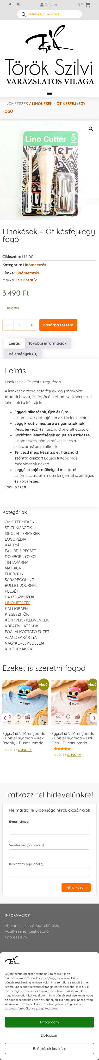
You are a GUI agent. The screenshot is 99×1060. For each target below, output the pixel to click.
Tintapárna (16, 562)
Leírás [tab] (14, 343)
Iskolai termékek (22, 533)
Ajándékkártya (21, 637)
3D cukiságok (18, 527)
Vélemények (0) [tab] (23, 353)
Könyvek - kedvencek (27, 620)
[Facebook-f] (10, 4)
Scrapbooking (19, 579)
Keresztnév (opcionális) (26, 864)
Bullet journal (21, 585)
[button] (50, 93)
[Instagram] (18, 4)
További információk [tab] (47, 343)
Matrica (13, 568)
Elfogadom (49, 1022)
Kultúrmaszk (18, 648)
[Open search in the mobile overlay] (49, 14)
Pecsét (12, 591)
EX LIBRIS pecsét (20, 550)
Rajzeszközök (20, 597)
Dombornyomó (20, 556)
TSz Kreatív (26, 280)
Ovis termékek (19, 521)
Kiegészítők (17, 614)
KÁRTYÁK (13, 545)
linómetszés (27, 273)
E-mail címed (19, 821)
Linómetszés (15, 103)
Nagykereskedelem (24, 643)
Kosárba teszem (58, 325)
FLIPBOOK (14, 573)
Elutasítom (49, 1035)
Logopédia (15, 539)
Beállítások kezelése (49, 1048)
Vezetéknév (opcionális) (26, 845)
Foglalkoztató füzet (27, 631)
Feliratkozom (76, 887)
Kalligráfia (16, 608)
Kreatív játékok (22, 625)
